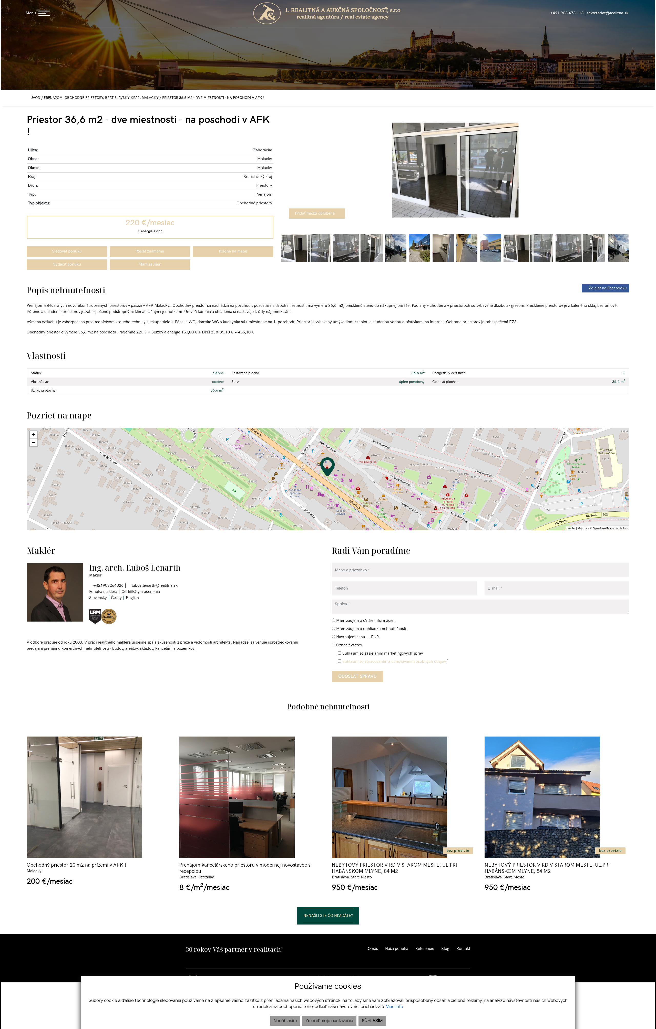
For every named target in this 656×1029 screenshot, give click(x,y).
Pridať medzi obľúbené (315, 213)
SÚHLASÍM (372, 1021)
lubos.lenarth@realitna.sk (154, 585)
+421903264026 (108, 585)
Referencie (424, 948)
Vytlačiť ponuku (67, 264)
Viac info (394, 1007)
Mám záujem (150, 264)
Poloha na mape (233, 251)
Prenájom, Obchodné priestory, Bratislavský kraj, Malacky (102, 98)
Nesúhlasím (285, 1021)
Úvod (34, 98)
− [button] (33, 442)
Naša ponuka (396, 948)
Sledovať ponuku (67, 251)
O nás (373, 948)
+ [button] (33, 435)
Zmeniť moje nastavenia (329, 1021)
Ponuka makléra (103, 591)
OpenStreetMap (602, 528)
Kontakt (463, 948)
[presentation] (287, 170)
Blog (445, 948)
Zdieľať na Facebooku (608, 288)
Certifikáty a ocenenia (140, 591)
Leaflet (571, 528)
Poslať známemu (150, 251)
